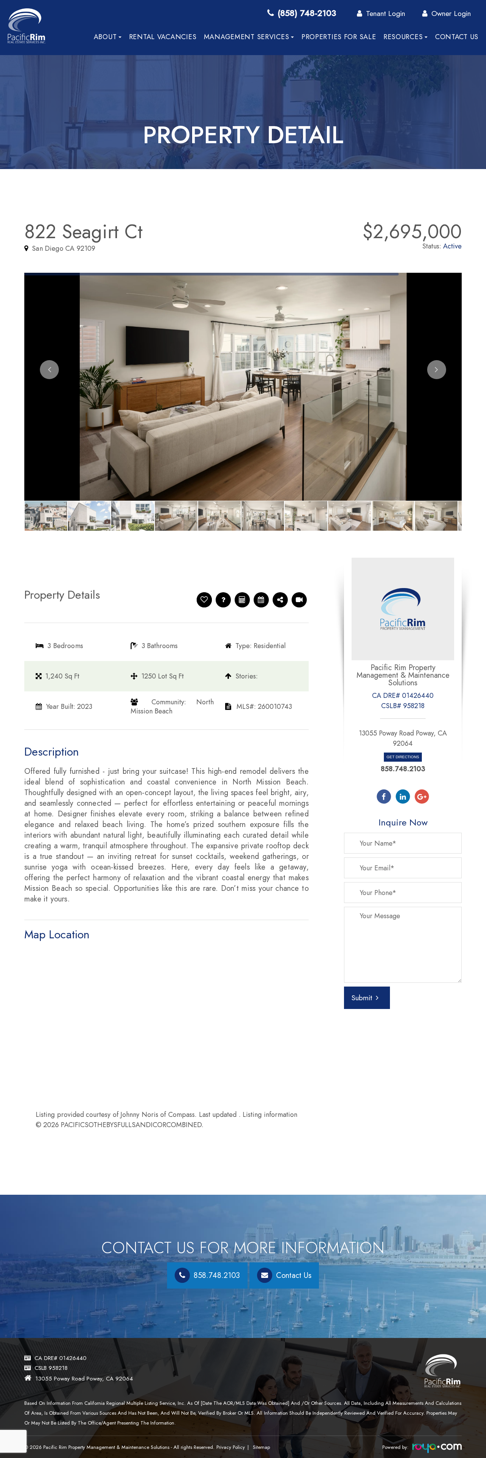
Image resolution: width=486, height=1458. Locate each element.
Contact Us (456, 37)
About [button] (105, 37)
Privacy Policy (230, 1447)
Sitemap (261, 1447)
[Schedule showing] (261, 600)
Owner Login (451, 13)
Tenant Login (385, 13)
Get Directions (403, 757)
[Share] (280, 600)
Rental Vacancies (163, 37)
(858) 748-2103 (307, 13)
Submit (362, 997)
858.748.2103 (403, 768)
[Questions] (223, 600)
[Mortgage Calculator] (242, 600)
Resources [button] (403, 37)
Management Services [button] (246, 37)
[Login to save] (204, 599)
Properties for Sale (338, 37)
